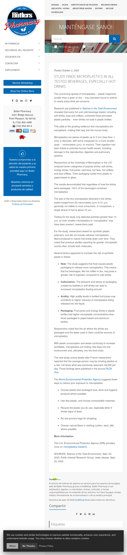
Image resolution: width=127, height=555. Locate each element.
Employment (12, 70)
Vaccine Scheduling (22, 82)
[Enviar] (114, 39)
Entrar (99, 8)
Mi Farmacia (12, 43)
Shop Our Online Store (22, 91)
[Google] (17, 100)
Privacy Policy (46, 546)
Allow (12, 546)
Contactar (11, 63)
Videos (91, 46)
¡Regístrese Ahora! (82, 8)
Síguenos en (12, 56)
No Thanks (28, 546)
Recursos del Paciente (19, 50)
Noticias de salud (68, 46)
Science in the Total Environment (99, 108)
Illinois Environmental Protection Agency (80, 379)
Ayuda (65, 4)
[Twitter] (31, 100)
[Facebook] (12, 100)
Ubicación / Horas (60, 8)
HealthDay (79, 500)
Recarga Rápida (109, 4)
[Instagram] (26, 100)
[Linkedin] (21, 100)
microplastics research (75, 446)
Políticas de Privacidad (22, 204)
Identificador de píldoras (84, 4)
